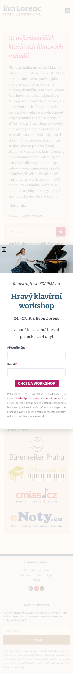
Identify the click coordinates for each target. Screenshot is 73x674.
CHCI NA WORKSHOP (36, 383)
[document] (36, 337)
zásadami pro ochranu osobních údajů (35, 398)
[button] (4, 249)
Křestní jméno (16, 347)
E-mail (11, 364)
